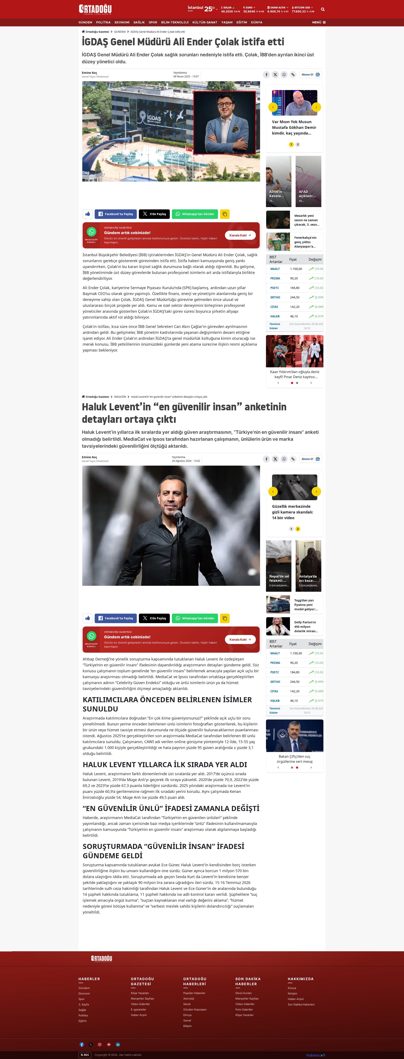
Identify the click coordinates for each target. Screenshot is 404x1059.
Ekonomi (84, 993)
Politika (83, 1015)
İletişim (292, 993)
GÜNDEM (85, 22)
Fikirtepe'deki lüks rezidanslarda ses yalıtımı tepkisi (289, 512)
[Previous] (273, 107)
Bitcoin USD (302, 7)
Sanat (187, 1003)
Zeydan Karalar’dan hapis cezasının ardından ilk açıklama (294, 374)
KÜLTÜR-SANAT (205, 22)
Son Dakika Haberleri (301, 1004)
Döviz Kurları (243, 993)
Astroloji (188, 998)
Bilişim (187, 1025)
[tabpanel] (295, 113)
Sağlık (82, 1009)
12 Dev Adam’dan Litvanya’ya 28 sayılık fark (295, 759)
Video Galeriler (140, 1003)
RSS (86, 1055)
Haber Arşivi (139, 1014)
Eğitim (82, 1020)
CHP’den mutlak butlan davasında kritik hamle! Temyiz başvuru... (294, 127)
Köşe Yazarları (140, 993)
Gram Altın (277, 7)
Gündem (84, 987)
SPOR (153, 22)
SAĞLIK (139, 22)
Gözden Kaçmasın (195, 1009)
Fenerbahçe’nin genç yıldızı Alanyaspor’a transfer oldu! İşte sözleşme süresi (307, 242)
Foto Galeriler (244, 1009)
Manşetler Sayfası (142, 998)
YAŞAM (227, 22)
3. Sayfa (83, 1004)
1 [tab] (291, 144)
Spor (81, 998)
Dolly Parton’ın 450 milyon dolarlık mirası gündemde (305, 626)
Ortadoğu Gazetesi (97, 32)
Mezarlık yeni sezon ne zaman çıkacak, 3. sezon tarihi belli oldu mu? (306, 220)
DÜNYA (256, 22)
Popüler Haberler (194, 993)
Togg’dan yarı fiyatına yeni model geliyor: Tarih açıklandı (304, 604)
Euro (249, 7)
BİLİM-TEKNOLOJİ (175, 22)
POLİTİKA (103, 22)
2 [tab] (298, 144)
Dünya (187, 1014)
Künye (292, 987)
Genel (187, 1020)
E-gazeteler (138, 1009)
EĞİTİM (242, 22)
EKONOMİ (122, 22)
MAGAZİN (120, 397)
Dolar (227, 7)
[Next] (316, 107)
